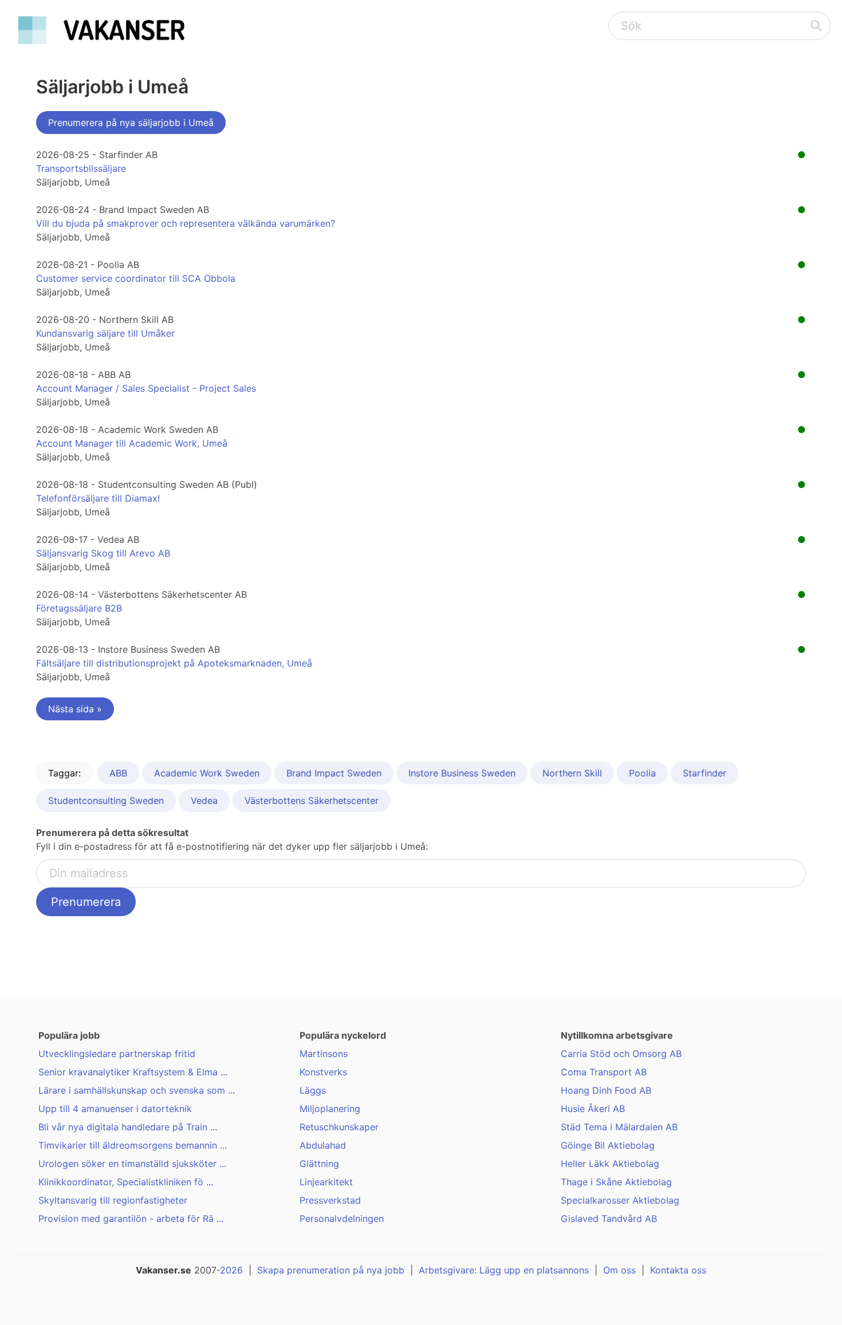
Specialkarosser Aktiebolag (620, 1200)
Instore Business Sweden (462, 773)
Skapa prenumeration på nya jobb (330, 1270)
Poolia (642, 773)
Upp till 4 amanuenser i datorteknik (115, 1108)
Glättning (319, 1163)
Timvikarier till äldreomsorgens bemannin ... (132, 1145)
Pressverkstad (330, 1200)
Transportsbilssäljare (81, 168)
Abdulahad (323, 1145)
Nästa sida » (75, 709)
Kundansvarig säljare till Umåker (105, 333)
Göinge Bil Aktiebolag (608, 1145)
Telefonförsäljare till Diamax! (98, 498)
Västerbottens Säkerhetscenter (312, 800)
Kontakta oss (678, 1270)
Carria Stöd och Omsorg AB (621, 1053)
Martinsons (324, 1053)
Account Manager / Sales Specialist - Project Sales (146, 388)
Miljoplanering (330, 1108)
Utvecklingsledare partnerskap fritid (116, 1053)
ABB (118, 773)
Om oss (619, 1270)
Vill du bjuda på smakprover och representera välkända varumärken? (185, 223)
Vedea (204, 800)
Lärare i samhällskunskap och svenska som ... (136, 1090)
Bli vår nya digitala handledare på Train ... (127, 1127)
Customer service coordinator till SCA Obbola (135, 278)
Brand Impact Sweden (333, 773)
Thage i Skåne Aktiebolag (616, 1182)
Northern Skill (572, 773)
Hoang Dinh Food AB (606, 1090)
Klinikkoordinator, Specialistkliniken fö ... (125, 1182)
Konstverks (323, 1072)
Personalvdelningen (342, 1218)
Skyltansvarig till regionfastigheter (112, 1200)
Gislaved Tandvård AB (609, 1218)
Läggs (313, 1090)
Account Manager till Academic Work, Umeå (131, 443)
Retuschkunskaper (339, 1127)
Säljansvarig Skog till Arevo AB (103, 553)
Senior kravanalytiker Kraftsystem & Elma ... (132, 1072)
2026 (231, 1270)
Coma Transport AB (604, 1072)
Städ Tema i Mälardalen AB (619, 1127)
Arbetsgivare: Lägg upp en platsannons (504, 1270)
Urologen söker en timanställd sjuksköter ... (132, 1163)
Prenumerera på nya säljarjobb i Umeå (131, 122)
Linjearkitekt (326, 1182)
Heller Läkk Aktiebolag (610, 1163)
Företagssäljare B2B (79, 608)
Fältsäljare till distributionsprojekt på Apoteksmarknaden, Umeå (174, 663)
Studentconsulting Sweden (106, 800)
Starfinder (704, 773)
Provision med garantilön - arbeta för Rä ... (130, 1218)
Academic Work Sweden (206, 773)
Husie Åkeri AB (593, 1108)
